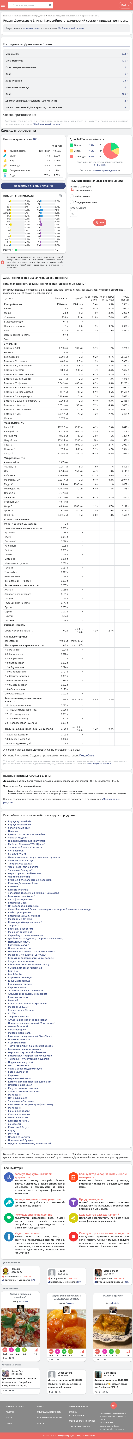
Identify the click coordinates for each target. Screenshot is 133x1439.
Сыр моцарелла (17, 987)
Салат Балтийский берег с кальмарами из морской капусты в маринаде (49, 909)
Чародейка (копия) (19, 876)
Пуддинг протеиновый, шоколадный (29, 1143)
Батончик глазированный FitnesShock (30, 1036)
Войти (125, 5)
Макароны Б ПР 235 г (20, 918)
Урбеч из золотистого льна (24, 1091)
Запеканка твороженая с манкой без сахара (33, 892)
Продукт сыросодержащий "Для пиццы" (31, 1023)
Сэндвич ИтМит (17, 853)
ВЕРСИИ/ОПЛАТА (76, 1415)
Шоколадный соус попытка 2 (25, 922)
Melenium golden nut (20, 931)
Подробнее (86, 755)
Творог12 (13, 925)
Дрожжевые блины (90, 15)
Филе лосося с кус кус (20, 860)
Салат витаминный (19, 827)
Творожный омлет (18, 1016)
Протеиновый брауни (20, 1140)
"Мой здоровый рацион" (47, 124)
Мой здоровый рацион (71, 28)
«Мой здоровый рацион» (99, 763)
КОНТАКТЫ (90, 1421)
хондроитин (15, 1123)
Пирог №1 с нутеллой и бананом (27, 1052)
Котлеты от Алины (18, 1120)
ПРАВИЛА (86, 1426)
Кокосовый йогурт (18, 1127)
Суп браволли (16, 850)
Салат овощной (17, 1029)
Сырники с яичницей (20, 977)
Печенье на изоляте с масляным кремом (31, 951)
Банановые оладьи (19, 1110)
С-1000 (12, 1013)
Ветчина (13, 971)
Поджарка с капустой (20, 1062)
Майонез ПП (15, 1094)
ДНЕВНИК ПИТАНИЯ (15, 1406)
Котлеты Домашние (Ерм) (22, 883)
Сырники (13, 1075)
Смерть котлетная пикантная (25, 967)
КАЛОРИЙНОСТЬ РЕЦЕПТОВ (49, 1417)
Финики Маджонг (18, 837)
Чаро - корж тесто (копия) (23, 866)
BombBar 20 (15, 974)
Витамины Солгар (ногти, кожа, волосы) (31, 957)
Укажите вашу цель (80, 186)
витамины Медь (17, 902)
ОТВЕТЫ (40, 1423)
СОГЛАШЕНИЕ (75, 1426)
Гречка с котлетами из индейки (26, 834)
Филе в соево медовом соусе (25, 1068)
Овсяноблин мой (18, 1026)
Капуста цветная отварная (23, 1088)
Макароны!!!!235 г (18, 1006)
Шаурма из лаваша (19, 980)
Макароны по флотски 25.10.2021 (27, 954)
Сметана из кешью (19, 1114)
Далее (100, 222)
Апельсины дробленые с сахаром (27, 993)
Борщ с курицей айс (19, 821)
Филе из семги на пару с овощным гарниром (34, 857)
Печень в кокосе (17, 1097)
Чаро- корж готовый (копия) (24, 873)
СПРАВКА (73, 1412)
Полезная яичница (19, 1039)
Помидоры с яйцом (19, 941)
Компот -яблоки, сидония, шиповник (29, 1081)
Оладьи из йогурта (19, 1136)
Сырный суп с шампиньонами (25, 935)
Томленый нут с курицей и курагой (28, 1058)
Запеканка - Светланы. (21, 1101)
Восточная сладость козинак (24, 1049)
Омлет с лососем (18, 1117)
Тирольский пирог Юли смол (25, 847)
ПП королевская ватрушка (23, 905)
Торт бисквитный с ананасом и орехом (30, 1045)
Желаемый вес (78, 207)
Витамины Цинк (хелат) (21, 896)
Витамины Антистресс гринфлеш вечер (31, 1104)
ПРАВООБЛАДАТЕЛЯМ (78, 1406)
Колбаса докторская (20, 984)
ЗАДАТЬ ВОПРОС (76, 1421)
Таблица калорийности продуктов (29, 15)
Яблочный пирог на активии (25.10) (28, 964)
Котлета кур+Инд (18, 889)
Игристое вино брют (20, 1084)
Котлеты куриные (18, 997)
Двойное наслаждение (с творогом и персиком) (35, 938)
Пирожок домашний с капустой (26, 840)
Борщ (11, 1130)
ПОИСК (40, 1406)
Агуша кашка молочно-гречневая (27, 1003)
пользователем (31, 28)
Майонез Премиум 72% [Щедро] (26, 844)
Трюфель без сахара (20, 863)
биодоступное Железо (21, 1010)
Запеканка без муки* (20, 870)
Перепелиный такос (19, 1078)
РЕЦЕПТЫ (10, 1412)
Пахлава (13, 831)
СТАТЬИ (9, 1423)
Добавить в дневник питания (33, 186)
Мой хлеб (13, 1133)
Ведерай (13, 1000)
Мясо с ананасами (18, 1065)
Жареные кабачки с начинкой (25, 990)
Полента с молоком (19, 948)
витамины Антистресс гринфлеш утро (30, 1055)
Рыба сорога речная (19, 912)
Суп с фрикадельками (20, 899)
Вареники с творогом (20, 928)
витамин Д (14, 886)
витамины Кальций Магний (24, 915)
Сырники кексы (17, 1042)
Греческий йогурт (18, 944)
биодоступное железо (21, 961)
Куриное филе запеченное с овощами (30, 879)
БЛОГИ (9, 1417)
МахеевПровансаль (19, 1032)
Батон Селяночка (18, 1071)
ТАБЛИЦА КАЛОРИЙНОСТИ (49, 1412)
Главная (7, 15)
